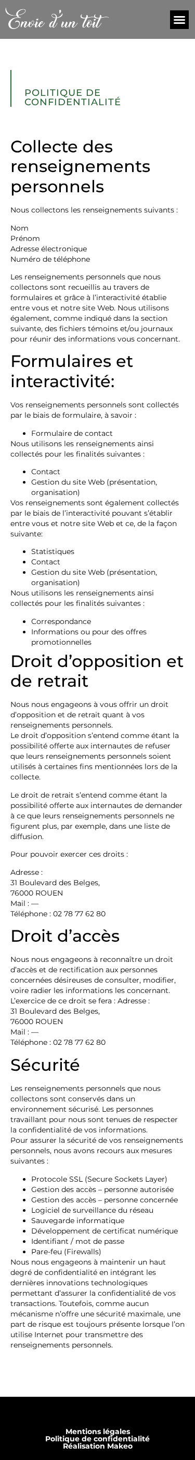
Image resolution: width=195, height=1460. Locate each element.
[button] (179, 19)
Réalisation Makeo (98, 1446)
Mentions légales (98, 1431)
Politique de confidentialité (97, 1438)
